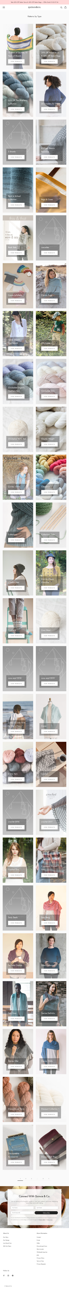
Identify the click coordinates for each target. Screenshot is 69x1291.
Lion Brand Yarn (7, 1243)
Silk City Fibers (7, 1246)
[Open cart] (65, 7)
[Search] (61, 7)
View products (16, 61)
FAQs (38, 1243)
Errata (38, 1240)
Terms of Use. (50, 1219)
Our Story (5, 1237)
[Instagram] (8, 1275)
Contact (39, 1237)
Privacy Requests (41, 1264)
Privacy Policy (42, 1219)
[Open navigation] (4, 7)
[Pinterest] (12, 1275)
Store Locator (40, 1249)
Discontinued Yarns (42, 1246)
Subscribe (46, 1213)
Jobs (38, 1255)
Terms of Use (40, 1261)
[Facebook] (4, 1275)
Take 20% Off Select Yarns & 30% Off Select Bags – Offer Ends (30, 2)
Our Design (6, 1240)
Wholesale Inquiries (42, 1252)
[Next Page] (49, 1179)
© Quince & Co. (8, 1286)
